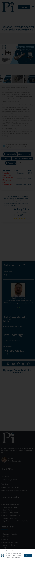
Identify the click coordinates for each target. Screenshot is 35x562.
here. (7, 560)
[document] (17, 281)
